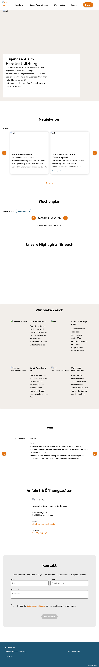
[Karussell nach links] (4, 153)
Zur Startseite (73, 651)
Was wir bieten (59, 5)
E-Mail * (53, 579)
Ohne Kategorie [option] (24, 211)
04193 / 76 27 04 (39, 533)
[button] (5, 4)
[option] (29, 153)
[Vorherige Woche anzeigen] (34, 218)
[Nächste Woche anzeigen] (65, 218)
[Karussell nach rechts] (95, 153)
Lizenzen (9, 656)
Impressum (10, 647)
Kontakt (74, 5)
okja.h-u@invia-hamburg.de (43, 524)
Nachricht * (15, 589)
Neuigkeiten (19, 5)
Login (88, 4)
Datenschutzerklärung (36, 606)
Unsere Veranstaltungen (39, 5)
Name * (14, 579)
